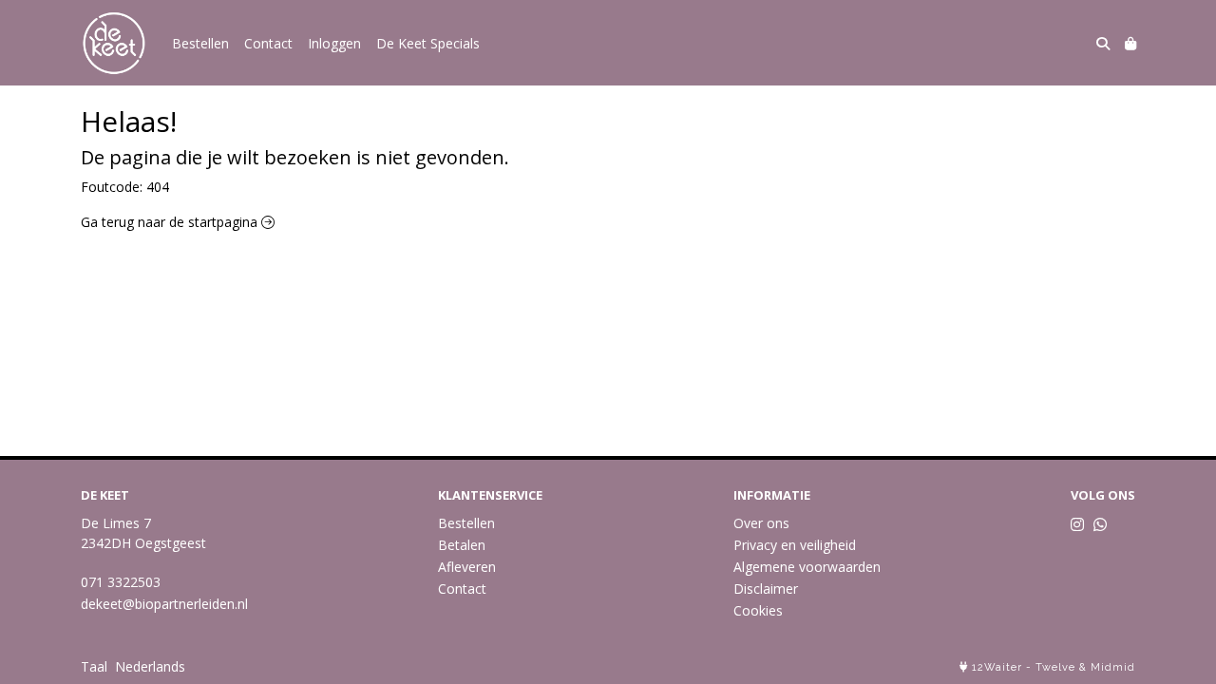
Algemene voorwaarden (807, 567)
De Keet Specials (428, 43)
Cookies (758, 610)
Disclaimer (765, 589)
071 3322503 (121, 582)
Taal (94, 666)
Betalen (461, 545)
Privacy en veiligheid (794, 545)
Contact (268, 43)
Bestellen (200, 43)
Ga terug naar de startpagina (171, 222)
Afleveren (467, 567)
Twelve (1055, 667)
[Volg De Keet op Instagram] (1077, 524)
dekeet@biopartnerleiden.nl (164, 604)
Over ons (761, 523)
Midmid (1113, 667)
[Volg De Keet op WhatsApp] (1100, 524)
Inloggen (334, 43)
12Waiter (997, 667)
